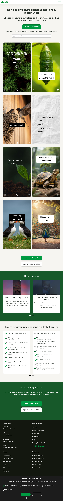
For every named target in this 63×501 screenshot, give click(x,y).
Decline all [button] (37, 494)
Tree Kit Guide (7, 461)
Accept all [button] (26, 494)
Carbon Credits (36, 465)
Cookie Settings (38, 446)
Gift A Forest (6, 468)
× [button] (61, 478)
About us (34, 427)
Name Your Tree (8, 458)
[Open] (60, 2)
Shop (4, 465)
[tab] (30, 315)
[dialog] (31, 488)
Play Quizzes (7, 455)
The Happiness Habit (31, 403)
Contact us (35, 433)
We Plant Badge (37, 461)
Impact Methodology (38, 430)
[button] (31, 498)
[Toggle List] (49, 36)
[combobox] (30, 36)
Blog (33, 440)
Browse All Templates (31, 26)
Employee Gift (36, 468)
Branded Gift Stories (38, 458)
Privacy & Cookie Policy (39, 443)
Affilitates (6, 471)
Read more (40, 482)
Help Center (35, 436)
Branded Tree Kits (37, 455)
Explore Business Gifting (31, 264)
